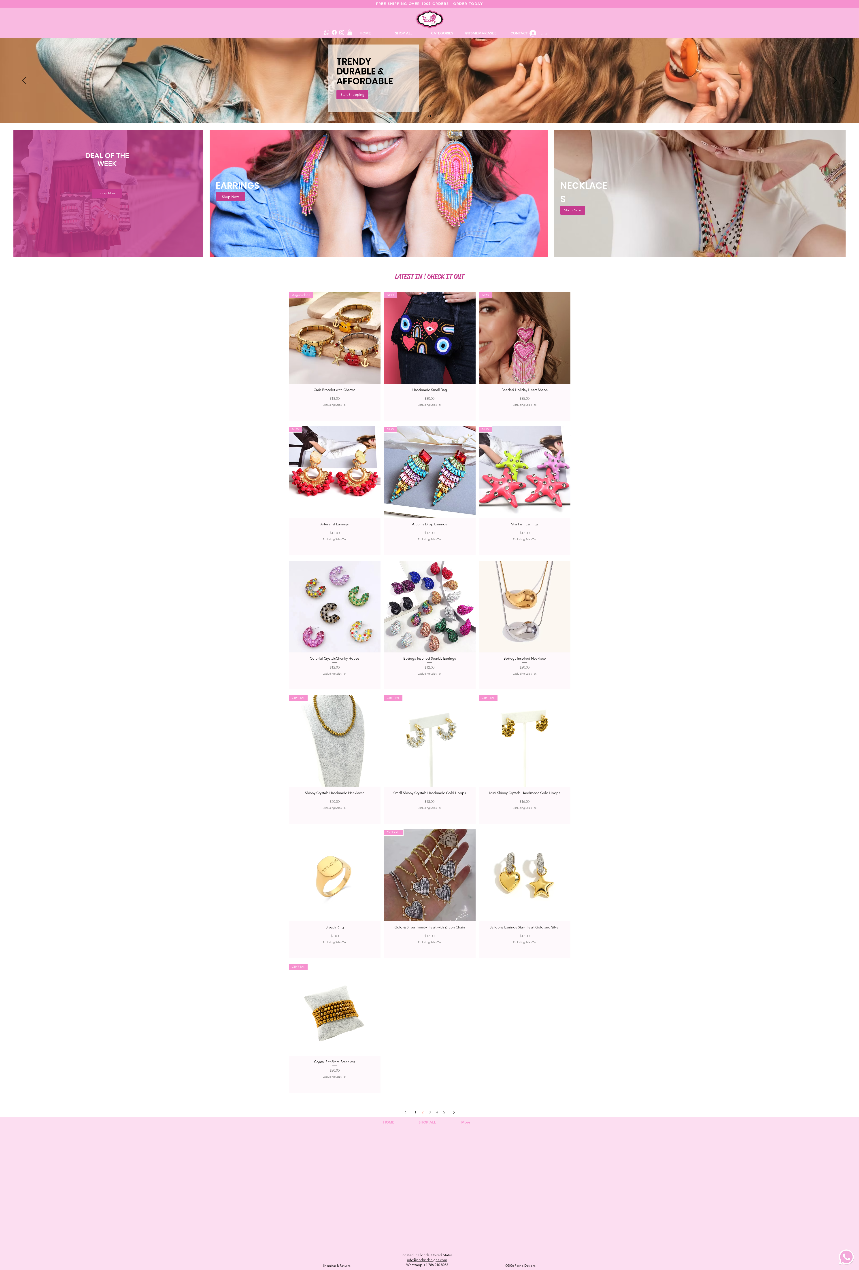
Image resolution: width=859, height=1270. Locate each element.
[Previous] (24, 80)
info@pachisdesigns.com (427, 1260)
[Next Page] (454, 1112)
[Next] (835, 80)
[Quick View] (335, 607)
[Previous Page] (405, 1112)
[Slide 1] (429, 116)
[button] (442, 33)
